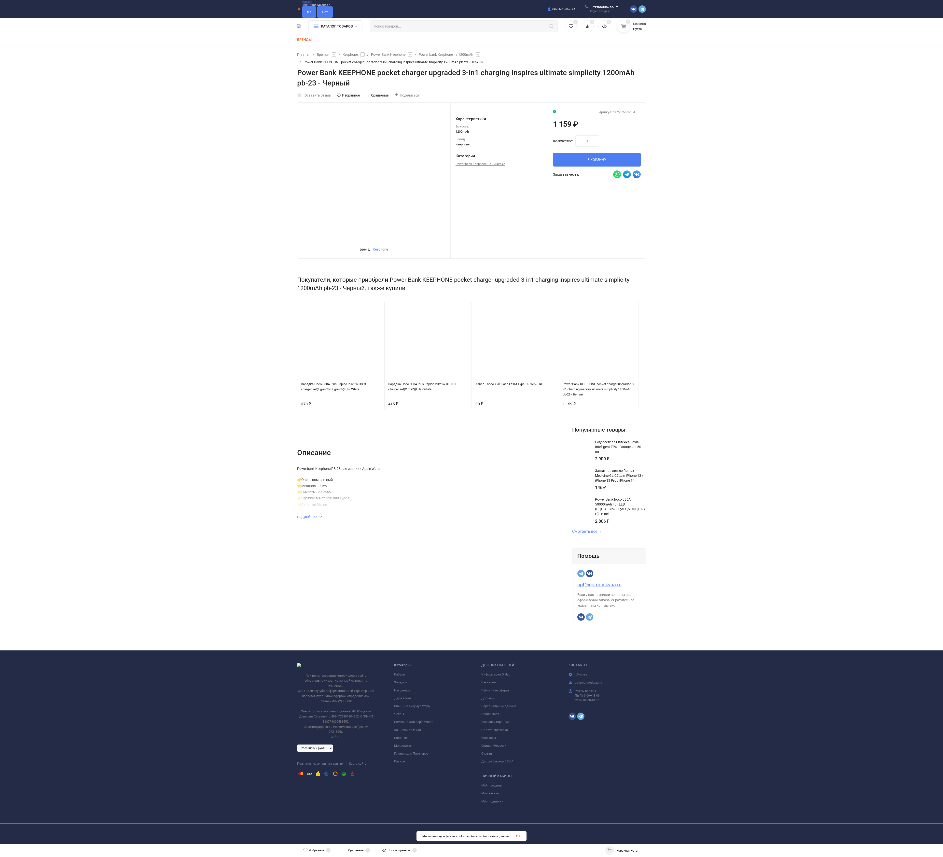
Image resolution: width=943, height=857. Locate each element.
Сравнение (379, 95)
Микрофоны (403, 745)
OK (518, 836)
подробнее (307, 516)
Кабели (399, 674)
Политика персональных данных (320, 763)
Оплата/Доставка (494, 730)
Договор (487, 698)
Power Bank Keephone (388, 54)
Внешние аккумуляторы (412, 706)
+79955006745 (602, 7)
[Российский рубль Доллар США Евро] (315, 748)
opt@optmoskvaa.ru (599, 585)
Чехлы (399, 714)
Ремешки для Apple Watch (413, 722)
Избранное (351, 95)
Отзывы (487, 753)
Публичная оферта (495, 690)
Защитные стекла (407, 730)
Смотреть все (584, 532)
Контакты (488, 738)
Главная (303, 54)
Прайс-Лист (490, 714)
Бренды (323, 54)
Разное (399, 761)
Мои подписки (492, 801)
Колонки (400, 738)
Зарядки (400, 682)
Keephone (350, 54)
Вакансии (488, 682)
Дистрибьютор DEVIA (497, 761)
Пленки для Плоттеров (411, 753)
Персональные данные (498, 706)
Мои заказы (490, 793)
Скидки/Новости (493, 745)
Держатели (402, 698)
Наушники (402, 690)
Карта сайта (357, 763)
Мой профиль (491, 785)
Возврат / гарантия (495, 722)
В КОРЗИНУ (596, 160)
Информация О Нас (495, 674)
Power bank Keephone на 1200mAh (446, 54)
